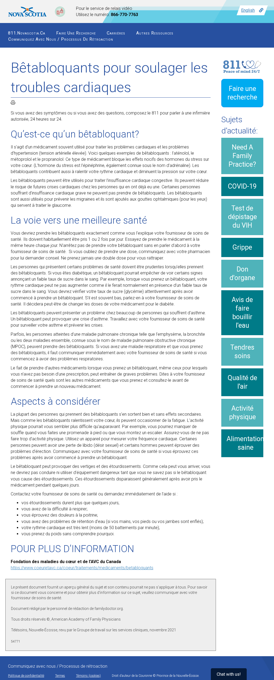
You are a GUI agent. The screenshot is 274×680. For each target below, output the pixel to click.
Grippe (242, 247)
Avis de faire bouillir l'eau (242, 312)
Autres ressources (154, 33)
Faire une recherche (76, 33)
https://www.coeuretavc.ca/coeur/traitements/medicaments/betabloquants (82, 567)
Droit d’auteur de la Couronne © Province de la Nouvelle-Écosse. (155, 676)
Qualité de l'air (242, 382)
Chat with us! (229, 674)
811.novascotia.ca (26, 33)
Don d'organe (242, 273)
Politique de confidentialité (26, 676)
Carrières (116, 33)
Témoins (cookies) (88, 676)
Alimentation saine (245, 443)
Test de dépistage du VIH (242, 216)
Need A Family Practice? (242, 155)
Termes (60, 676)
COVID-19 (242, 186)
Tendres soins (242, 351)
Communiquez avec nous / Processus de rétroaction (60, 39)
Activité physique (242, 412)
